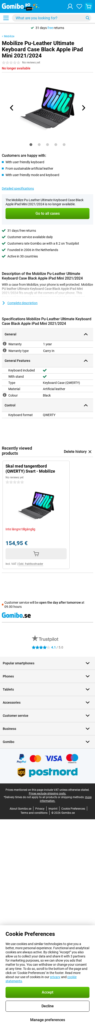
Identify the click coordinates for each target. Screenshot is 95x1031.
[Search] (87, 18)
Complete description (22, 303)
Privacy (40, 808)
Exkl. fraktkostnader (30, 563)
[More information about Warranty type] (4, 350)
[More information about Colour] (4, 395)
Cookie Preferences (73, 808)
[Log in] (70, 6)
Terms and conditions (34, 812)
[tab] (31, 144)
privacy (55, 977)
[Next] (83, 107)
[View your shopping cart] (88, 6)
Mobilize (9, 36)
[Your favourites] (79, 6)
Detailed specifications (18, 188)
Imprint (52, 808)
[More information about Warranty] (4, 344)
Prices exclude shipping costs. (47, 793)
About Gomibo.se (20, 808)
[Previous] (11, 107)
